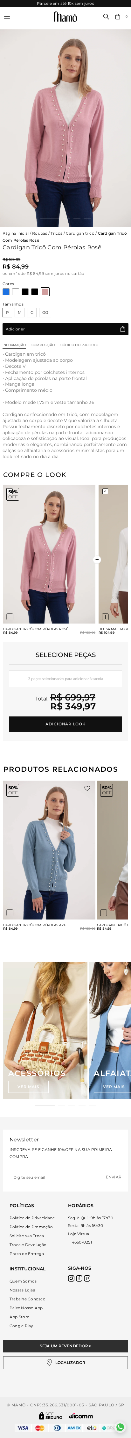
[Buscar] (106, 16)
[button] (121, 16)
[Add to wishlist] (87, 788)
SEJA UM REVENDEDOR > (66, 1345)
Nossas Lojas (22, 1290)
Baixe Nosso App (26, 1308)
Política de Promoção (31, 1226)
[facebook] (79, 1278)
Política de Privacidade (32, 1217)
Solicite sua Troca (27, 1235)
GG (45, 312)
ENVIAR (113, 1177)
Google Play (21, 1325)
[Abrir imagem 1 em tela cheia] (65, 128)
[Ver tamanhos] (10, 617)
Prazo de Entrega (27, 1253)
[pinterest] (87, 1278)
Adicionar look (65, 724)
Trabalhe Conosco (27, 1299)
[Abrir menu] (7, 16)
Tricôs (56, 233)
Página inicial (16, 233)
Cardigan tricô (80, 233)
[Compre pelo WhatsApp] (120, 1427)
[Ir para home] (65, 16)
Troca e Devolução (28, 1244)
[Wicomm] (81, 1416)
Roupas (39, 233)
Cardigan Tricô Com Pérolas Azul (35, 925)
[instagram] (71, 1278)
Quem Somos (23, 1281)
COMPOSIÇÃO (43, 345)
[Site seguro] (50, 1416)
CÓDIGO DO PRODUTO (79, 345)
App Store (19, 1316)
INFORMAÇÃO (14, 345)
